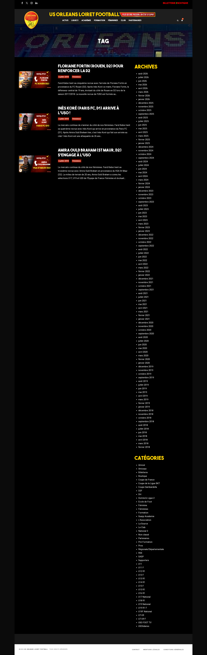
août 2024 (143, 161)
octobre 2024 (144, 154)
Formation (143, 512)
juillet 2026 (143, 77)
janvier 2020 (144, 363)
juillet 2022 (143, 253)
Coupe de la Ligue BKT (149, 483)
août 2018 (143, 425)
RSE (140, 553)
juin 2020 (142, 344)
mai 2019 (142, 392)
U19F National (145, 611)
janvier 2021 (144, 319)
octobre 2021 (144, 286)
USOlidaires (143, 626)
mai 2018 (142, 436)
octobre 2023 (144, 198)
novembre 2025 (145, 106)
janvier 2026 (144, 99)
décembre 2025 (145, 103)
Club (123, 20)
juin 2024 (142, 169)
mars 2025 (143, 136)
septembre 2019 (146, 377)
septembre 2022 (146, 245)
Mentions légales (151, 649)
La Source (143, 523)
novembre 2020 (145, 326)
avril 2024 (143, 176)
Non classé (143, 534)
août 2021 (143, 293)
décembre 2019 (145, 366)
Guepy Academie (146, 516)
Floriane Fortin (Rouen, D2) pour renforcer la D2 (90, 68)
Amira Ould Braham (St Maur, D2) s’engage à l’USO (90, 152)
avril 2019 (143, 396)
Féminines (113, 20)
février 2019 (144, 403)
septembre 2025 (146, 114)
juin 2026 (142, 81)
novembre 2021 (145, 282)
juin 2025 (142, 125)
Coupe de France (146, 479)
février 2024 (144, 183)
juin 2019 (142, 388)
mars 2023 (143, 223)
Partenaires (143, 538)
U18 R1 (141, 600)
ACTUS (65, 20)
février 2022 (144, 271)
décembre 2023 (145, 191)
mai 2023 (142, 216)
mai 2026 (142, 84)
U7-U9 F (142, 619)
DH (139, 494)
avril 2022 (143, 264)
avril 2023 (143, 220)
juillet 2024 (143, 165)
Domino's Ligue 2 (146, 498)
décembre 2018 (145, 410)
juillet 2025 (143, 121)
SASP (141, 556)
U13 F (141, 575)
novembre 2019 (145, 370)
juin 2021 (142, 300)
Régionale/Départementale (151, 549)
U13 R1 (141, 578)
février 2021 (144, 315)
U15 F (141, 586)
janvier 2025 (144, 143)
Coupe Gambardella (147, 487)
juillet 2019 (143, 385)
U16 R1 (141, 593)
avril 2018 (143, 439)
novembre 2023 (145, 194)
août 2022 (143, 249)
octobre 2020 (144, 330)
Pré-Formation (145, 542)
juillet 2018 (143, 428)
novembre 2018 (145, 414)
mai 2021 (142, 304)
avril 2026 (143, 88)
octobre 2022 (144, 242)
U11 (140, 564)
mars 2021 (143, 311)
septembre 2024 (146, 158)
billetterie (169, 3)
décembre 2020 (145, 322)
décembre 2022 (145, 234)
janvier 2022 (144, 275)
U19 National (144, 604)
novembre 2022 (145, 238)
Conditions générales (174, 649)
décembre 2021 (145, 278)
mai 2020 (142, 348)
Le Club (141, 527)
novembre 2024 (145, 150)
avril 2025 (143, 132)
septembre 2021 (146, 289)
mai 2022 (142, 260)
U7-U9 (141, 615)
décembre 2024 (145, 147)
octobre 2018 (144, 417)
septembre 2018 (146, 421)
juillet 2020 (143, 341)
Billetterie (143, 472)
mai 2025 (142, 128)
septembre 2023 (146, 201)
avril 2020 (143, 352)
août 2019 (143, 381)
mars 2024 (143, 180)
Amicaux (142, 468)
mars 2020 (143, 355)
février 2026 (144, 95)
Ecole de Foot (145, 501)
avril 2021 (143, 308)
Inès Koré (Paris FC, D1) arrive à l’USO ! (88, 110)
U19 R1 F (142, 608)
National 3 (143, 531)
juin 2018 (142, 432)
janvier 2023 (144, 231)
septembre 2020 (146, 333)
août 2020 (143, 337)
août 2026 (143, 73)
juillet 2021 (143, 297)
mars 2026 (143, 92)
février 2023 (144, 227)
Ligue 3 (74, 20)
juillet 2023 (143, 209)
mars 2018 (143, 443)
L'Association (144, 520)
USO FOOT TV (144, 622)
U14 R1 (141, 582)
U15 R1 (141, 589)
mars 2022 (143, 267)
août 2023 (143, 205)
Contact (136, 649)
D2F (140, 490)
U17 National (144, 597)
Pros (140, 545)
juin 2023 (142, 212)
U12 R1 (141, 571)
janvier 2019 (144, 407)
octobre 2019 (144, 374)
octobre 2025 (144, 110)
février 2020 (144, 359)
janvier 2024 (144, 187)
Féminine (142, 505)
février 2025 (144, 139)
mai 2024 (142, 172)
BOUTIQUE (182, 3)
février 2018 (144, 447)
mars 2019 (143, 399)
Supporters (143, 560)
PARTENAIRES (135, 20)
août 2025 (143, 117)
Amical (141, 465)
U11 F (141, 567)
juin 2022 (142, 256)
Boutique (142, 476)
